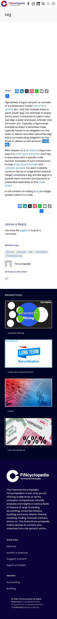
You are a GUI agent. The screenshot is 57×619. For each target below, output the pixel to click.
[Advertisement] (28, 57)
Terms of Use (24, 604)
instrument (39, 106)
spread (9, 109)
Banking (11, 588)
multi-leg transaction (27, 154)
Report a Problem (16, 565)
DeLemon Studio (31, 607)
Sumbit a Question (17, 552)
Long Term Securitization (20, 372)
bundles (33, 164)
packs (24, 164)
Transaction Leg (13, 255)
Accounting (13, 582)
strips (17, 164)
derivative (31, 150)
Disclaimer (37, 604)
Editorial (11, 546)
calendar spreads (15, 168)
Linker (11, 411)
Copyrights (27, 601)
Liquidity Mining (16, 333)
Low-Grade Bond (16, 450)
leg (37, 191)
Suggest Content (16, 558)
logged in (25, 230)
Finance (10, 252)
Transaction (41, 252)
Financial (21, 252)
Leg (30, 252)
